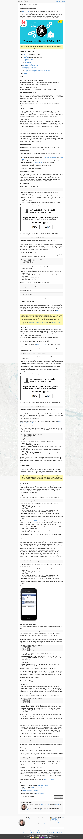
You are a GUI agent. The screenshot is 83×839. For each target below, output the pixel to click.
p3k (43, 835)
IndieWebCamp (31, 818)
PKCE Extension (26, 789)
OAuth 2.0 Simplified (49, 779)
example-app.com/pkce (41, 344)
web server (46, 157)
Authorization (25, 57)
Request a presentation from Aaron (35, 809)
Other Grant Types (29, 64)
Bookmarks (29, 830)
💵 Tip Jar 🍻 (58, 797)
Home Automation (54, 825)
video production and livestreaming (41, 820)
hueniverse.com (40, 793)
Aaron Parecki (24, 1)
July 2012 (24, 799)
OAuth (30, 825)
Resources (25, 73)
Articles (56, 1)
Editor (56, 819)
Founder (57, 818)
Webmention (52, 835)
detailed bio (28, 821)
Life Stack (52, 824)
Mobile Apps (28, 62)
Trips (53, 830)
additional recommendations (27, 480)
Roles (23, 54)
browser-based (53, 157)
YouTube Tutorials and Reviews (56, 822)
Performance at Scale (30, 72)
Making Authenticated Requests (30, 65)
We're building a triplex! (54, 823)
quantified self (34, 825)
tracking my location (32, 823)
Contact (62, 830)
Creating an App (26, 56)
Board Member (56, 820)
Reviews (48, 830)
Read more (27, 826)
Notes (60, 1)
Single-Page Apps (29, 61)
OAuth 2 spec (25, 11)
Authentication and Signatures (32, 69)
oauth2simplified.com (43, 785)
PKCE (57, 310)
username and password (44, 161)
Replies (44, 830)
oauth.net (57, 804)
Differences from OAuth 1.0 (29, 67)
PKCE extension (56, 321)
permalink (21, 812)
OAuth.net (40, 792)
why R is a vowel (44, 825)
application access (38, 162)
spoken (32, 824)
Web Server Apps (29, 59)
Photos (63, 1)
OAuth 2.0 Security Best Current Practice (37, 322)
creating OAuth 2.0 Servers (38, 787)
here (48, 48)
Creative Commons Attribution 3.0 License (52, 836)
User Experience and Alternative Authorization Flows (37, 70)
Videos (57, 830)
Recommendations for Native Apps (30, 790)
